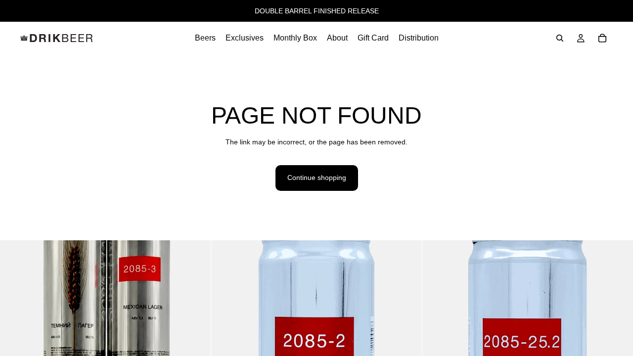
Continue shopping (316, 177)
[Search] (560, 38)
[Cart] (602, 38)
